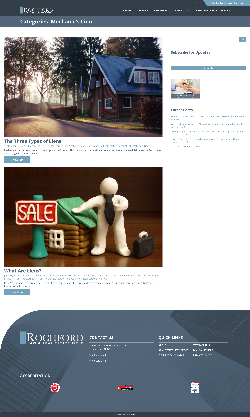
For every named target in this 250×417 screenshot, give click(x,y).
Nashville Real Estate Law (107, 275)
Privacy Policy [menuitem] (202, 355)
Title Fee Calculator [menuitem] (172, 355)
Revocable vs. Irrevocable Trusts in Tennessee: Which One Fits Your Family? (207, 118)
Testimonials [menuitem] (201, 345)
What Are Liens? (23, 270)
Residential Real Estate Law (85, 278)
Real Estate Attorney (23, 278)
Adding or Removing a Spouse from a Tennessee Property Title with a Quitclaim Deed (207, 133)
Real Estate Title (61, 278)
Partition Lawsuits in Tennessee (188, 146)
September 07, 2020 (15, 146)
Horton (115, 414)
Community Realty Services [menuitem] (212, 10)
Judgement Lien (36, 146)
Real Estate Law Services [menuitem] (174, 350)
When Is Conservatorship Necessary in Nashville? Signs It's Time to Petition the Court (207, 125)
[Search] (242, 39)
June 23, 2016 (11, 275)
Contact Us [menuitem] (181, 10)
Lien (48, 146)
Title (146, 146)
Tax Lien (105, 278)
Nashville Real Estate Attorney (109, 146)
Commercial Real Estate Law (36, 275)
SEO (127, 414)
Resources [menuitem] (160, 10)
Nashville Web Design (121, 414)
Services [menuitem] (142, 10)
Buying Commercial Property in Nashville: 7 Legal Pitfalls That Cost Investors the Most (207, 140)
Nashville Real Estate (80, 146)
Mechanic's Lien (59, 146)
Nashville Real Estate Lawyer (137, 275)
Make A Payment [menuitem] (203, 350)
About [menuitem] (127, 10)
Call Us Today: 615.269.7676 (227, 3)
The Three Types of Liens (32, 141)
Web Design (132, 414)
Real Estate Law (134, 146)
